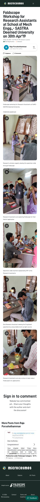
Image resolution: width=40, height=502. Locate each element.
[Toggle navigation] (33, 3)
